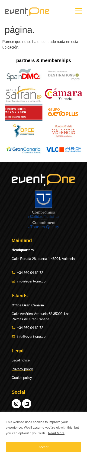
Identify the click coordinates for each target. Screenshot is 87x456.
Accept (43, 447)
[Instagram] (16, 403)
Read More (56, 433)
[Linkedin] (26, 403)
